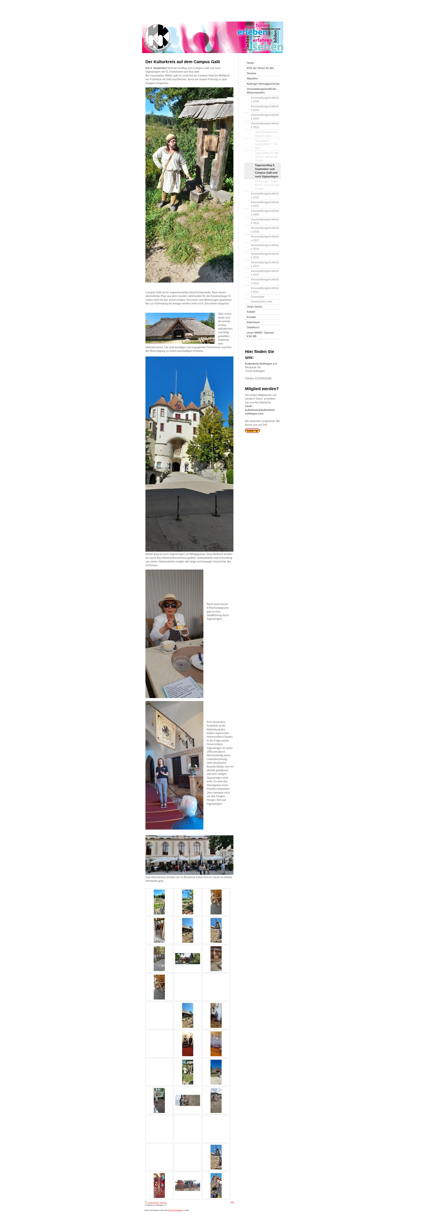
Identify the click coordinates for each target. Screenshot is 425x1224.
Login (232, 1202)
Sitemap (163, 1203)
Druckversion (153, 1203)
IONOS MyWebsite (175, 1210)
